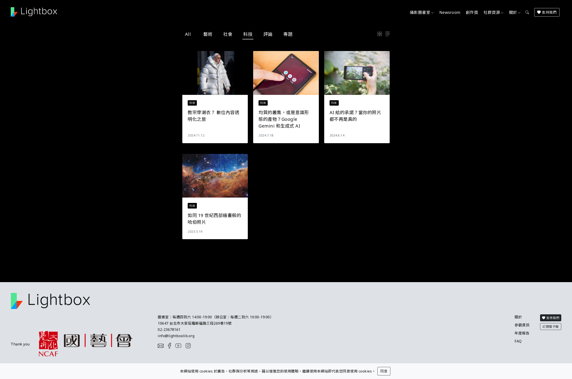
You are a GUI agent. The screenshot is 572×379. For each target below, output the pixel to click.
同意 (383, 371)
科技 (247, 34)
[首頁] (36, 12)
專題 (287, 34)
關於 (518, 317)
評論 (268, 34)
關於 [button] (513, 12)
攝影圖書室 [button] (420, 12)
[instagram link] (189, 345)
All (188, 34)
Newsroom (450, 12)
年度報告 (522, 333)
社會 (227, 34)
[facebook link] (171, 345)
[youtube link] (179, 345)
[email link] (162, 345)
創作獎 (472, 12)
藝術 (207, 34)
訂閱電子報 (551, 326)
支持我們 (549, 12)
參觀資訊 (522, 325)
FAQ (518, 341)
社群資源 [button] (492, 12)
